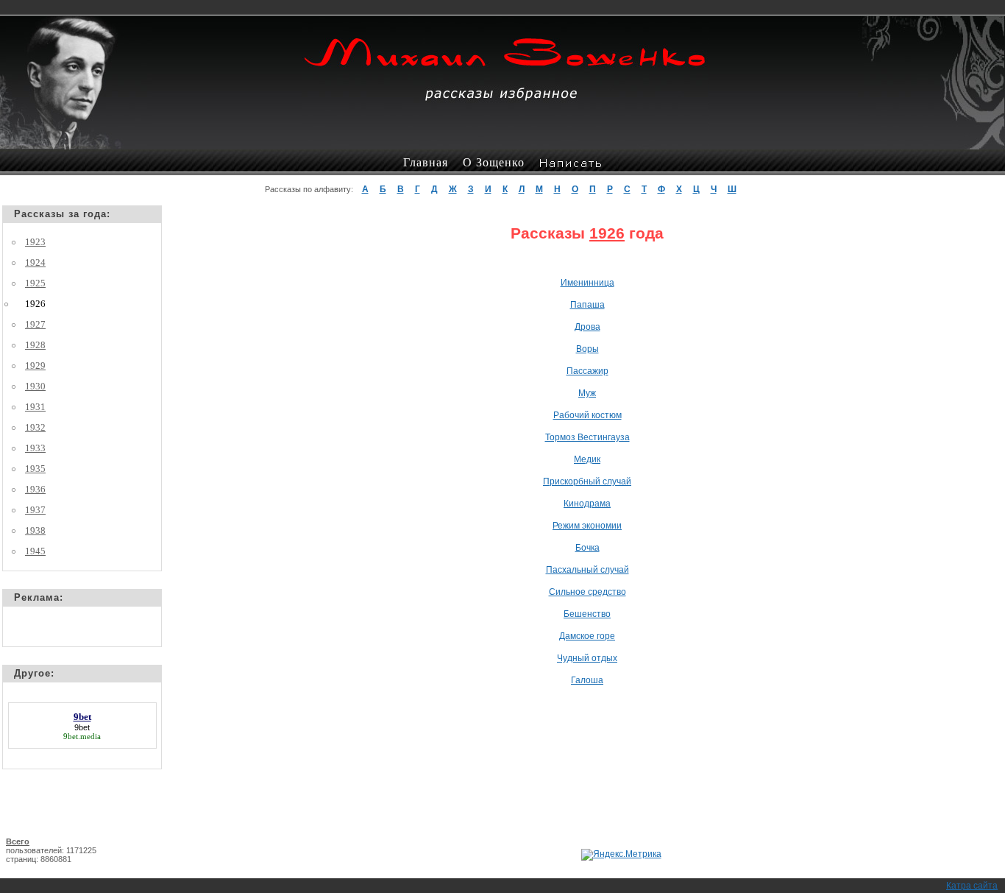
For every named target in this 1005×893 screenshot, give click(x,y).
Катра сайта (972, 885)
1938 (35, 530)
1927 (35, 324)
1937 (35, 509)
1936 (35, 489)
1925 (35, 283)
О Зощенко (494, 162)
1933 (35, 447)
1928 (35, 344)
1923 (35, 241)
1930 (35, 386)
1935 (35, 468)
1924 (35, 262)
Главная (425, 162)
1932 (35, 427)
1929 (35, 365)
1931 (35, 406)
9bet (82, 727)
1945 (35, 551)
